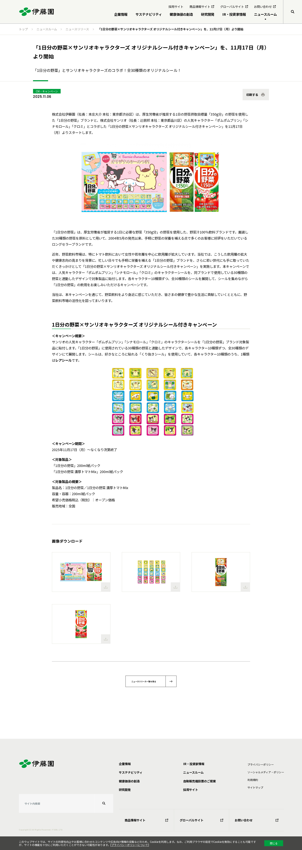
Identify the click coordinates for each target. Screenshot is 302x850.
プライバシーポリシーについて (129, 845)
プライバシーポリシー (260, 764)
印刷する (252, 94)
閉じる (274, 843)
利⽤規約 (252, 780)
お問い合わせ (244, 820)
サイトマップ (255, 787)
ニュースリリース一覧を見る (143, 681)
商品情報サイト (135, 820)
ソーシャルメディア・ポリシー (265, 772)
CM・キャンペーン (47, 91)
